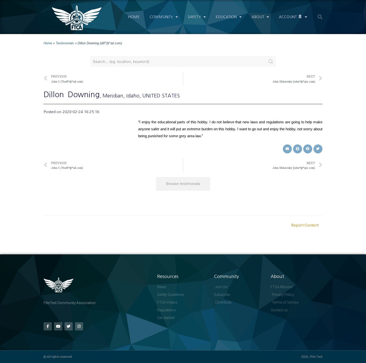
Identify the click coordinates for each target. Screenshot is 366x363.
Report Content (305, 225)
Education (226, 17)
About (257, 17)
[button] (320, 17)
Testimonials (65, 43)
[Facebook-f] (48, 326)
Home (134, 17)
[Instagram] (79, 326)
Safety (194, 17)
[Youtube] (58, 326)
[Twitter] (68, 326)
